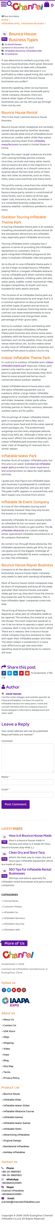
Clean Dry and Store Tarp (27, 852)
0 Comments (11, 54)
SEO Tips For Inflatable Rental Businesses (30, 871)
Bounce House (11, 1094)
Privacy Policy (11, 1078)
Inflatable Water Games (16, 1123)
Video (6, 1048)
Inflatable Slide (12, 1099)
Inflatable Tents (12, 1129)
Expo (6, 1054)
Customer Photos (12, 907)
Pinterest (21, 673)
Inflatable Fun (10, 912)
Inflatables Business (15, 51)
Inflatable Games (13, 1117)
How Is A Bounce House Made (30, 835)
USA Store (9, 1031)
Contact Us (9, 1025)
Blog (6, 1060)
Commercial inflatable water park (25, 466)
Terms (6, 1072)
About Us (8, 1019)
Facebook (3, 673)
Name (5, 777)
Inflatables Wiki (34, 51)
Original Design (12, 1140)
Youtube (19, 990)
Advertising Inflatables (16, 1134)
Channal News (10, 901)
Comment (7, 741)
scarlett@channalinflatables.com (20, 1202)
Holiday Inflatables (14, 1152)
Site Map (8, 1066)
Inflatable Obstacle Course (18, 1111)
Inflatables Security (13, 924)
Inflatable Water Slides (16, 1105)
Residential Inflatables (16, 1146)
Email (27, 673)
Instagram (24, 990)
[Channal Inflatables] (27, 6)
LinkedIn (15, 673)
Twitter (9, 673)
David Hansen (15, 44)
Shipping (8, 1043)
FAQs (6, 1037)
